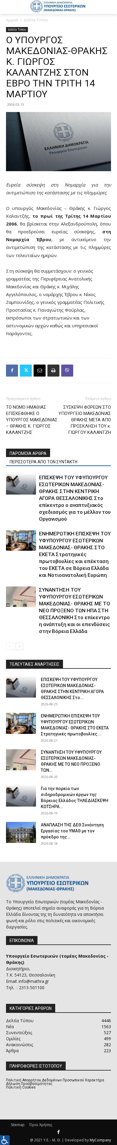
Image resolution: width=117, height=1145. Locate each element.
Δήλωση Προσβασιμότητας (29, 1084)
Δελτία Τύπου (36, 20)
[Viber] (67, 371)
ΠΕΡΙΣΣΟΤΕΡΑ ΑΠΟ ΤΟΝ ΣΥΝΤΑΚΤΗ (43, 461)
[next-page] (19, 646)
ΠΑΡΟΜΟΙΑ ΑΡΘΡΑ (28, 453)
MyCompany (100, 1140)
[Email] (40, 371)
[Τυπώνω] (53, 371)
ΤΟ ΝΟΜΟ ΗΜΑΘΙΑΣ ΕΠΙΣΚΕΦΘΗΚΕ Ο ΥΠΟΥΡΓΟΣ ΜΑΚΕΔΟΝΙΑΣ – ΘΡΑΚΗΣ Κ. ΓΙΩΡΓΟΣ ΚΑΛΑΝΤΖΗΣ (32, 419)
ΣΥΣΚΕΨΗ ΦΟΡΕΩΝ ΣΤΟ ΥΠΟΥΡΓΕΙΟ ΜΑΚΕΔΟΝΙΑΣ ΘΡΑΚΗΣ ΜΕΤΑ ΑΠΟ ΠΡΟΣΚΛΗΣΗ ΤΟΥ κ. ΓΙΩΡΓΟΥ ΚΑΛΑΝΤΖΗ (84, 419)
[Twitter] (26, 371)
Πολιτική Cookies (21, 1087)
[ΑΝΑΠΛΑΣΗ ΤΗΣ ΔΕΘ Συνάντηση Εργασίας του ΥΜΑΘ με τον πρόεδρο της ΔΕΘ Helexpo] (21, 832)
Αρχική (12, 20)
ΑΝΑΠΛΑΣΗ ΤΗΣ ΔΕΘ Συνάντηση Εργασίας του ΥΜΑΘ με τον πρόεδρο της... (72, 830)
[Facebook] (12, 371)
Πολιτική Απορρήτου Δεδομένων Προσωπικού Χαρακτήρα (55, 1080)
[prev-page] (10, 646)
